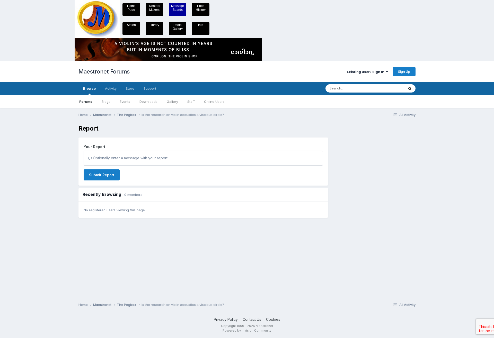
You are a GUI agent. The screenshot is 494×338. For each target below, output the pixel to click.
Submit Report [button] (101, 175)
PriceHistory (201, 8)
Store (130, 88)
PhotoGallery (178, 27)
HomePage (131, 8)
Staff (191, 101)
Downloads (148, 101)
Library (154, 25)
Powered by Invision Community (247, 330)
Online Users (214, 101)
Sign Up (404, 71)
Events (125, 101)
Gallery (172, 101)
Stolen (131, 25)
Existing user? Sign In (366, 72)
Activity (111, 88)
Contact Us (252, 319)
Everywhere (388, 88)
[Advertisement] (353, 202)
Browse (89, 88)
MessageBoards (177, 8)
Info (200, 25)
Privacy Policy (226, 319)
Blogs (106, 101)
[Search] (410, 88)
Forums (85, 101)
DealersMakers (154, 8)
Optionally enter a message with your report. (130, 158)
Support (150, 88)
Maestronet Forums (104, 71)
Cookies (273, 319)
